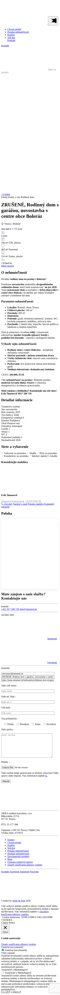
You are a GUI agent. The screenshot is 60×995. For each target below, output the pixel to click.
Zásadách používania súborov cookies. (25, 913)
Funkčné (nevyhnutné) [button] (12, 947)
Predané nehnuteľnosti (18, 853)
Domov (11, 839)
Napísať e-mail (20, 504)
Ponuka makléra (36, 504)
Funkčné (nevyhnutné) (16, 950)
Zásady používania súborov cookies (24, 864)
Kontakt (11, 40)
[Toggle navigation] (53, 20)
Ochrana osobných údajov (20, 862)
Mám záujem (7, 266)
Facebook (14, 871)
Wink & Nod (18, 900)
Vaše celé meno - (9, 685)
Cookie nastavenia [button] (11, 917)
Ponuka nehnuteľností (18, 32)
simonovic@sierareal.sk (12, 501)
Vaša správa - (7, 729)
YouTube (34, 871)
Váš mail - (6, 707)
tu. (46, 775)
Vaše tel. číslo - (8, 696)
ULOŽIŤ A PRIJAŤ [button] (11, 992)
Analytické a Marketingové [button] (14, 969)
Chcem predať (14, 29)
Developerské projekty (18, 856)
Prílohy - (5, 762)
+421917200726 (33, 501)
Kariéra (11, 34)
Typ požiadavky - (9, 718)
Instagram (24, 871)
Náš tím (11, 37)
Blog (9, 859)
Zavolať (8, 504)
